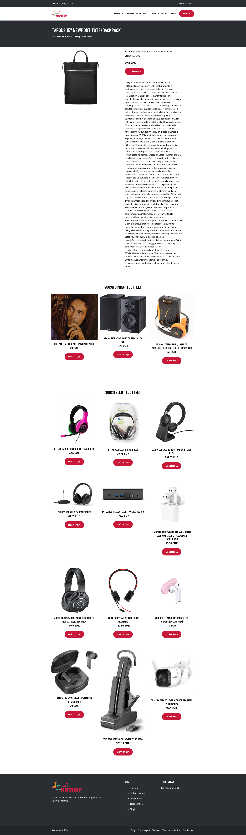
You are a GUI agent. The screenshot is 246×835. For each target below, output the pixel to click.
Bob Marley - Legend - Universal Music (74, 343)
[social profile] (72, 3)
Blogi (174, 13)
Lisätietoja (135, 71)
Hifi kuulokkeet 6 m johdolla (123, 449)
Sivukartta (188, 830)
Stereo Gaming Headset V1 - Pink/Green (74, 448)
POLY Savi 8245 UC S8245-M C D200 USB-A (123, 739)
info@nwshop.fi (185, 3)
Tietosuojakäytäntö (171, 830)
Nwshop (118, 13)
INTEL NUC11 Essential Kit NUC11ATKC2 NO (123, 511)
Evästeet (156, 830)
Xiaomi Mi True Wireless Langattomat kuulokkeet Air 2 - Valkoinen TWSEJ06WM (171, 535)
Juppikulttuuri (158, 13)
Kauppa (186, 13)
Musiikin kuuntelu (63, 36)
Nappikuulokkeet (83, 36)
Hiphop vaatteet (136, 13)
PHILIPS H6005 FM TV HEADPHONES (74, 512)
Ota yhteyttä (144, 830)
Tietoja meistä (137, 803)
